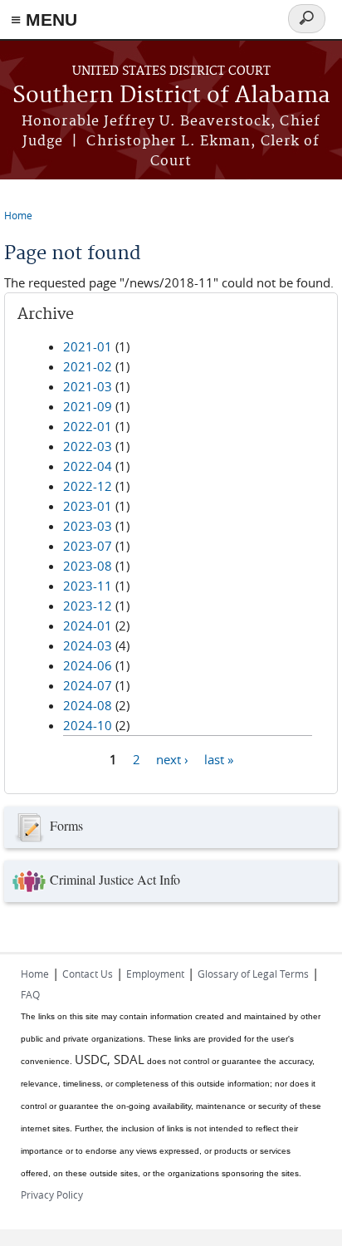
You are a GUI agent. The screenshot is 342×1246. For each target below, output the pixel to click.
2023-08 (87, 565)
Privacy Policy (52, 1194)
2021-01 (87, 346)
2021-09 (87, 406)
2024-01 (87, 625)
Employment (155, 973)
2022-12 (87, 486)
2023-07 (87, 545)
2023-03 (87, 526)
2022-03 (87, 446)
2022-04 (87, 466)
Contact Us (87, 973)
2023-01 (87, 506)
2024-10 (87, 725)
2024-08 (87, 705)
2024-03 (87, 645)
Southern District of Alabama (171, 96)
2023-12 (87, 605)
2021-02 (87, 366)
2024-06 (87, 665)
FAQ (30, 994)
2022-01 (87, 426)
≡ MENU (44, 19)
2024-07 (87, 685)
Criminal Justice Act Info (115, 879)
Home (18, 215)
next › (172, 758)
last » (218, 758)
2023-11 (87, 585)
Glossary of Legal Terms (253, 973)
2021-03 (87, 386)
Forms (66, 825)
